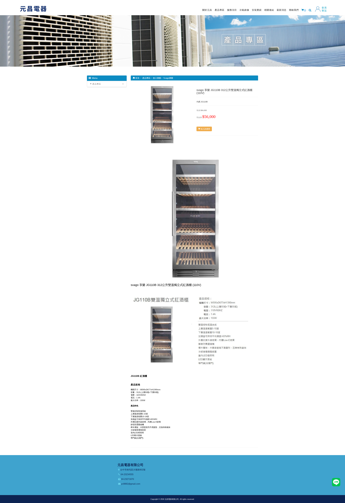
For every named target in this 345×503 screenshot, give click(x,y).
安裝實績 (257, 10)
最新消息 (281, 10)
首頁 (137, 78)
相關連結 (269, 10)
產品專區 (219, 10)
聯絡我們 (294, 10)
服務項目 (232, 10)
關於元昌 (207, 10)
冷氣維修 (244, 10)
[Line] (336, 482)
